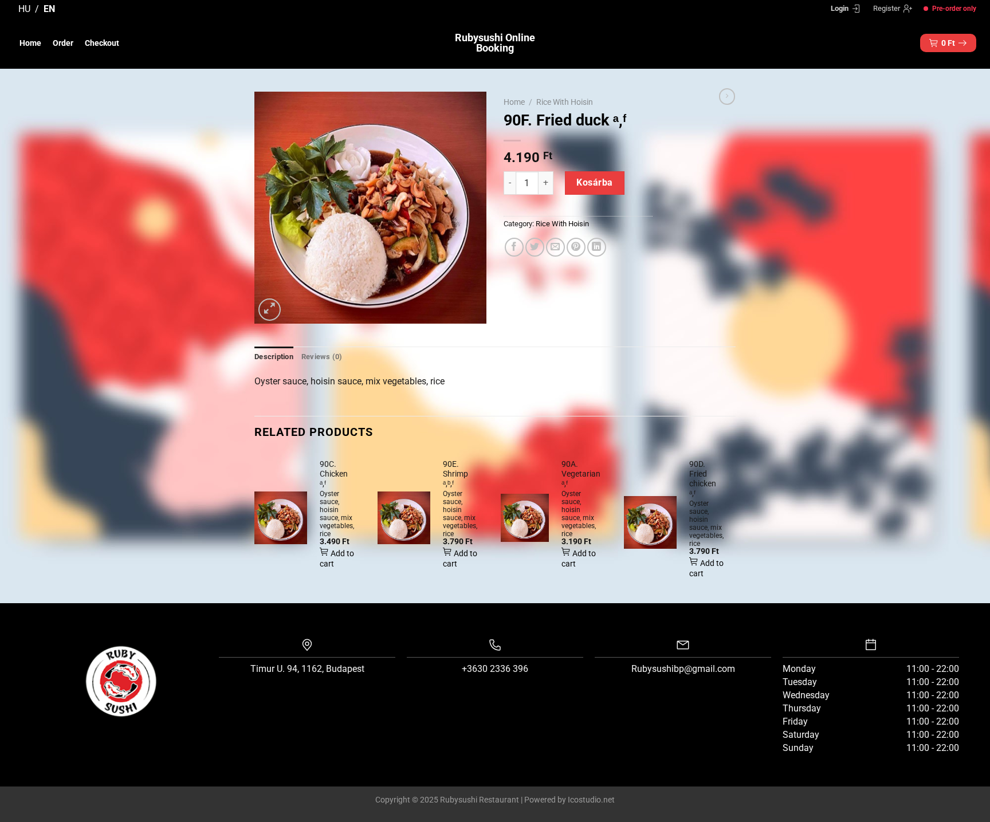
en (49, 8)
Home (30, 43)
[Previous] (255, 527)
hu (24, 8)
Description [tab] (273, 356)
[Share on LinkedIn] (596, 247)
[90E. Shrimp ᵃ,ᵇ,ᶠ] (404, 517)
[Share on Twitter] (534, 247)
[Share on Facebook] (514, 247)
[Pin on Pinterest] (576, 247)
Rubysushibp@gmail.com (683, 668)
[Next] (735, 527)
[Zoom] (269, 309)
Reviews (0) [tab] (322, 356)
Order (63, 43)
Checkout (102, 43)
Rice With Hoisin (564, 102)
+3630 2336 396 (495, 668)
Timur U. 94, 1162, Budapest (307, 668)
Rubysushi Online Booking (495, 43)
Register (886, 8)
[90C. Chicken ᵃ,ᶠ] (280, 517)
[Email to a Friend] (555, 247)
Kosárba (594, 182)
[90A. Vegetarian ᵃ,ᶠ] (525, 518)
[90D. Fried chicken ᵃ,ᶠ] (650, 522)
